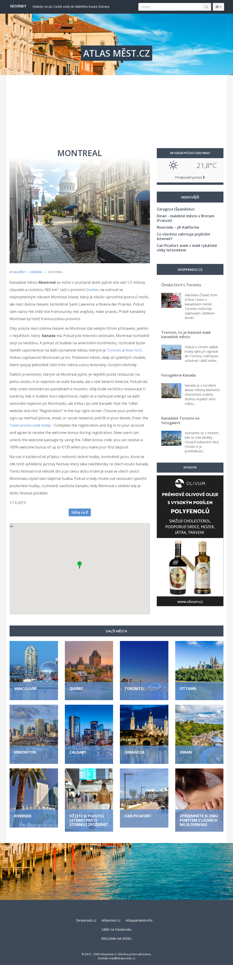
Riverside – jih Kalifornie (178, 227)
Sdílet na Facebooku (117, 929)
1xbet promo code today (30, 425)
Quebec (92, 289)
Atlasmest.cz (111, 920)
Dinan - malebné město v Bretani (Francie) (185, 218)
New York (133, 350)
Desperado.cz (86, 920)
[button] (79, 565)
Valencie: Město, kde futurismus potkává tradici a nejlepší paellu (79, 6)
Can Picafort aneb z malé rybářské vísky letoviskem (187, 248)
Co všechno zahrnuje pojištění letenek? (183, 236)
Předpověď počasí (189, 177)
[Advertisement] (116, 109)
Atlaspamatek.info (139, 920)
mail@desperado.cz (122, 958)
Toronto (114, 350)
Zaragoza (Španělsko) (176, 209)
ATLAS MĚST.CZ (116, 53)
